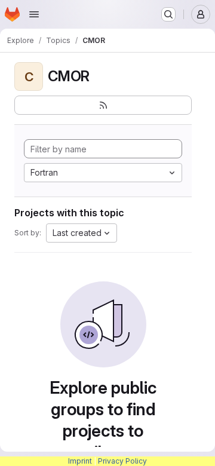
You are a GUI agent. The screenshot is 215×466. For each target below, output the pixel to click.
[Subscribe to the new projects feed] (103, 105)
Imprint (80, 460)
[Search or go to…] (168, 14)
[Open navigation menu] (34, 14)
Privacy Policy (122, 460)
